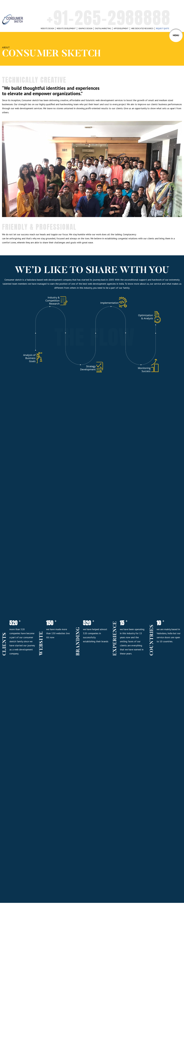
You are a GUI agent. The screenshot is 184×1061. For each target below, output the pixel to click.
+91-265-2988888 (109, 17)
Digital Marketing (103, 28)
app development (121, 28)
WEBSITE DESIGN (47, 28)
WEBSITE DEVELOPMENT (66, 28)
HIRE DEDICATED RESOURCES (142, 28)
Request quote (162, 28)
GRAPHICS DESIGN (85, 28)
